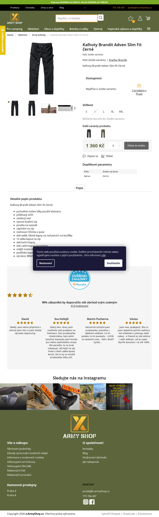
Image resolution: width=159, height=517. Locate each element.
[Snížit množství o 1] (107, 145)
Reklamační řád (16, 470)
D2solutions (145, 513)
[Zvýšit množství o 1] (119, 145)
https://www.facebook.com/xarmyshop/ (92, 502)
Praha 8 (11, 495)
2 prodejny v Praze (139, 92)
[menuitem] (14, 29)
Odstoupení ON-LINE (19, 466)
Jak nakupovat (91, 462)
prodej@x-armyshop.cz (96, 491)
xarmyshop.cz (86, 502)
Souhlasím (113, 263)
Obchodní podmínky (19, 448)
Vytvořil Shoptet (111, 513)
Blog (61, 7)
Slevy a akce (47, 7)
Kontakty (30, 7)
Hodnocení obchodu (95, 457)
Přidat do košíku (136, 145)
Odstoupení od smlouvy (21, 462)
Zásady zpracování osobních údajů (27, 453)
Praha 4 (11, 491)
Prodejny (14, 7)
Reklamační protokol (19, 475)
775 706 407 (89, 496)
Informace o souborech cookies (25, 457)
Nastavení (45, 263)
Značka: (118, 60)
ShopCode (129, 513)
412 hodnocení (79, 306)
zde (103, 255)
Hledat (101, 17)
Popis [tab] (79, 188)
